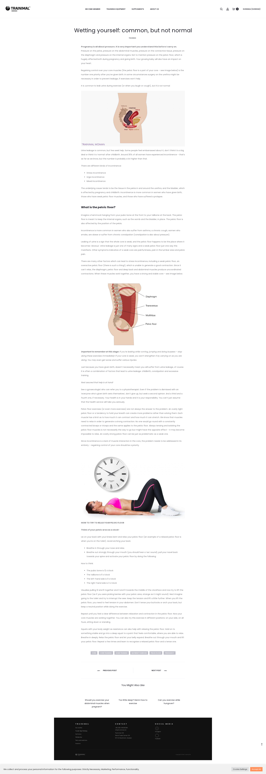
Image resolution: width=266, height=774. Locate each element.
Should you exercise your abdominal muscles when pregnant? (97, 703)
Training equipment (116, 9)
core (94, 653)
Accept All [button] (256, 769)
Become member (92, 9)
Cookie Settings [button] (240, 769)
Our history (78, 734)
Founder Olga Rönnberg (81, 731)
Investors (78, 743)
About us (154, 9)
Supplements (138, 9)
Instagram (158, 731)
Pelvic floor (156, 653)
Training (132, 38)
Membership (78, 737)
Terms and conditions (81, 740)
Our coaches (78, 728)
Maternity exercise (139, 653)
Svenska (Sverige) (251, 9)
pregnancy (169, 653)
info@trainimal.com (120, 730)
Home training (121, 653)
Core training (106, 653)
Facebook (157, 739)
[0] (233, 9)
